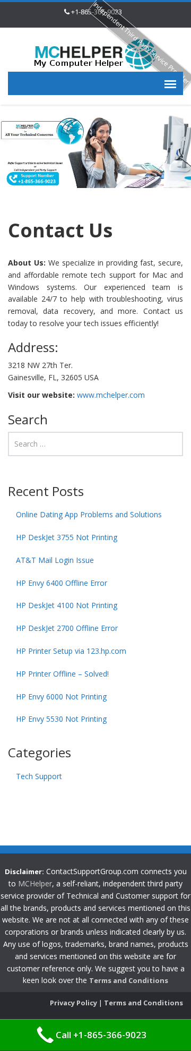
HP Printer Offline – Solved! (62, 674)
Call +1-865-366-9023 (101, 1035)
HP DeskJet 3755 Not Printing (66, 537)
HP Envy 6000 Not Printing (61, 696)
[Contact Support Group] (95, 53)
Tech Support (39, 776)
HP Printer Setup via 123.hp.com (71, 651)
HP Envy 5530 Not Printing (61, 719)
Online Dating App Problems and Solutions (89, 514)
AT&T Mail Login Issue (55, 560)
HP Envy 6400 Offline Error (61, 583)
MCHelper (35, 883)
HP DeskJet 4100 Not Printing (66, 605)
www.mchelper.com (111, 395)
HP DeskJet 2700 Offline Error (67, 628)
